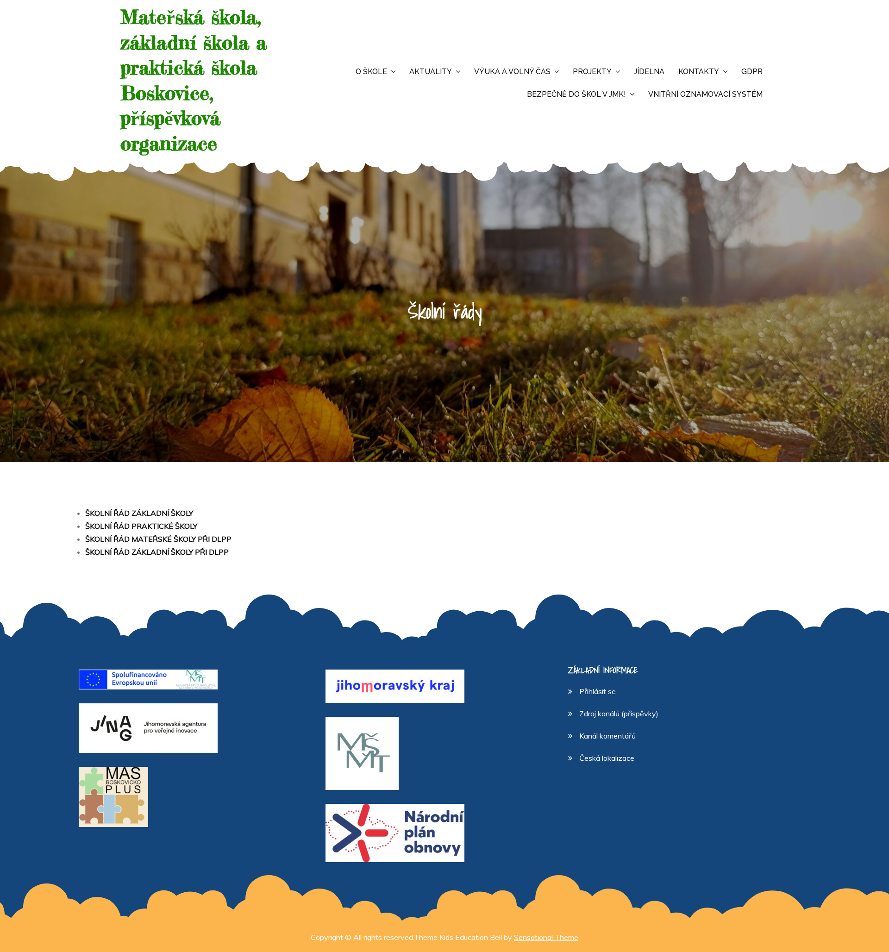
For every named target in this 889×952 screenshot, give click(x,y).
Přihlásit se (597, 691)
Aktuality (430, 71)
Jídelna (649, 71)
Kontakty (698, 71)
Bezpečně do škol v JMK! (576, 94)
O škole (371, 71)
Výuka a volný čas (512, 71)
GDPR (752, 71)
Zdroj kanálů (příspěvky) (618, 713)
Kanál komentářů (607, 735)
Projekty (592, 71)
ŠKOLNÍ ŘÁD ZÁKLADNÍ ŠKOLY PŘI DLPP (157, 552)
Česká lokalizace (606, 758)
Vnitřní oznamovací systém (705, 94)
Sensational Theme (546, 937)
